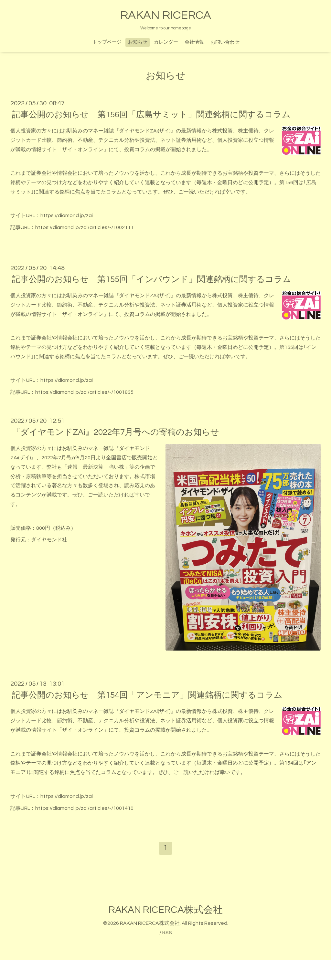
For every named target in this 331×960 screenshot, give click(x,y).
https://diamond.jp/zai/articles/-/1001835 (84, 392)
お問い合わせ (225, 42)
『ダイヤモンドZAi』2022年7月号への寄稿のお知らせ (115, 432)
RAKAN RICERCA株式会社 (166, 910)
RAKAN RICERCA (165, 15)
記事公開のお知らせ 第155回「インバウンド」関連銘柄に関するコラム (151, 279)
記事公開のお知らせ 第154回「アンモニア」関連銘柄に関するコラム (147, 695)
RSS (167, 932)
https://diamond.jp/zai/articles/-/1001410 (84, 808)
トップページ (107, 42)
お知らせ (137, 42)
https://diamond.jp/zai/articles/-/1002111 (84, 227)
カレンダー (166, 42)
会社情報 (194, 42)
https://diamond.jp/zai (66, 215)
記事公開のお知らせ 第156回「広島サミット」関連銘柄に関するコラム (151, 114)
